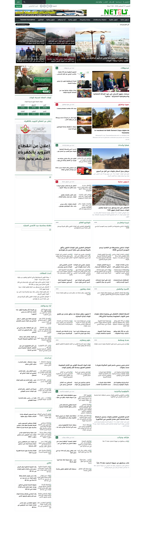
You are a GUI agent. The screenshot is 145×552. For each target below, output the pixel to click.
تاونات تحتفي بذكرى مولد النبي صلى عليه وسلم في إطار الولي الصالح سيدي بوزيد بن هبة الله (33, 283)
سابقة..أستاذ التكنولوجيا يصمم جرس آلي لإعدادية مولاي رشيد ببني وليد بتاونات (66, 427)
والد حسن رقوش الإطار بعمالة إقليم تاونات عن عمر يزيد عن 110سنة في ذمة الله (27, 478)
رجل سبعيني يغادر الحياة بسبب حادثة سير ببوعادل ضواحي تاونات (65, 169)
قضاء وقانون (85, 289)
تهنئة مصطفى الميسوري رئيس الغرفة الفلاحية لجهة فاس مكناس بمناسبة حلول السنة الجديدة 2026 (26, 425)
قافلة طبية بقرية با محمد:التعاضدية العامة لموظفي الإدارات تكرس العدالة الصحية (103, 385)
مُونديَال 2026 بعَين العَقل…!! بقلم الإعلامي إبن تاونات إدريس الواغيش (26, 320)
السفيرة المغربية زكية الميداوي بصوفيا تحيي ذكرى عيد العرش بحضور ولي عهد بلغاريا (64, 283)
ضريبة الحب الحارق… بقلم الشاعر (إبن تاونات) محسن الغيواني (27, 390)
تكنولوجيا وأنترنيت (121, 391)
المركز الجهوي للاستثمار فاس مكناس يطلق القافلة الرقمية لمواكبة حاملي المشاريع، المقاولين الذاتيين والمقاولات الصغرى (66, 408)
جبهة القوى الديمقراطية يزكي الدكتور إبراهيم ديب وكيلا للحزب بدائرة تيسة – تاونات (33, 278)
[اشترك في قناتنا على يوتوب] (47, 6)
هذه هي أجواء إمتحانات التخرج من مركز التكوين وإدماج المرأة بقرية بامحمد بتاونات (102, 283)
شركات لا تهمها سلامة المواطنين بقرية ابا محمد (66, 128)
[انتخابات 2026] (34, 80)
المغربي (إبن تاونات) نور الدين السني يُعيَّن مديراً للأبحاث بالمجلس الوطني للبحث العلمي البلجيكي (82, 283)
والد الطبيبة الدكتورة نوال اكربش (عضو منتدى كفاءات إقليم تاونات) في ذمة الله (26, 469)
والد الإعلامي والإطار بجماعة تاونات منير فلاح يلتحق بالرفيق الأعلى (26, 495)
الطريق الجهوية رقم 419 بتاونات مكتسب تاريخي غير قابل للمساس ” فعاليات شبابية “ (66, 74)
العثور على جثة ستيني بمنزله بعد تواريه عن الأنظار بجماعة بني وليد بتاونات (66, 160)
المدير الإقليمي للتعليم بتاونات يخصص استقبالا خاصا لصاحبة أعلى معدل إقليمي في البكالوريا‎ (112, 418)
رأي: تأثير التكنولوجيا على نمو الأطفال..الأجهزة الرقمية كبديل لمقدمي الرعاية (27, 348)
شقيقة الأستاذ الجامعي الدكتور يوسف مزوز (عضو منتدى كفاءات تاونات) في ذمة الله (27, 487)
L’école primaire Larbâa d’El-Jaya (66, 108)
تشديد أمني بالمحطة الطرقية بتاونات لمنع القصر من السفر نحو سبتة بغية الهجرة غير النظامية (67, 151)
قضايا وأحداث (123, 145)
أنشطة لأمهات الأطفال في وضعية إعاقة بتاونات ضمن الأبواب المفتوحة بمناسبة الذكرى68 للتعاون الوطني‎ (111, 316)
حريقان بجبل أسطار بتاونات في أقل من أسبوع (112, 171)
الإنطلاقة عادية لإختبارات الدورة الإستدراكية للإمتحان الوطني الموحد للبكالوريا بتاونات (121, 283)
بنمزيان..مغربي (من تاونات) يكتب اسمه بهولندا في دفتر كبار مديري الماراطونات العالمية (82, 268)
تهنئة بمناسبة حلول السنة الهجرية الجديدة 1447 (26, 452)
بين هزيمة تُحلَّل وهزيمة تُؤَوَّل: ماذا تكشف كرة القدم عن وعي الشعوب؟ (26, 312)
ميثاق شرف (99, 2)
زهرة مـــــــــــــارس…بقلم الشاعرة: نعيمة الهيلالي (27, 399)
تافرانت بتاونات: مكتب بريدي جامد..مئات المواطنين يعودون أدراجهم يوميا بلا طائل (67, 206)
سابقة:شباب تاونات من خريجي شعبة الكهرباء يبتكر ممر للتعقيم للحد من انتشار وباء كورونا (66, 418)
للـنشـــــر (106, 2)
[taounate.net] (108, 12)
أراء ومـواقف (61, 19)
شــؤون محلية (125, 19)
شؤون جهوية (113, 19)
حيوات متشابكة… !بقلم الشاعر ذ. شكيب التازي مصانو (27, 363)
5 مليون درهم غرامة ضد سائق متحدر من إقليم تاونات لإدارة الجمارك (74, 315)
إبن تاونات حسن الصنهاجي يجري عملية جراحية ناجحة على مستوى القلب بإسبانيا (27, 444)
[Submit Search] (57, 68)
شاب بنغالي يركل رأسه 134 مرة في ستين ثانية (66, 452)
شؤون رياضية (72, 19)
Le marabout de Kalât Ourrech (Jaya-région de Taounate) (111, 131)
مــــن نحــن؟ (118, 2)
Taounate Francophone (27, 19)
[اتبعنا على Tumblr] (50, 6)
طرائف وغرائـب (123, 437)
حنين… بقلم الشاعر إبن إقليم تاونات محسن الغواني (26, 381)
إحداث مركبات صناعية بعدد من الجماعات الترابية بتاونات (67, 91)
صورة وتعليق (123, 104)
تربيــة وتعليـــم (123, 222)
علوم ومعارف (85, 340)
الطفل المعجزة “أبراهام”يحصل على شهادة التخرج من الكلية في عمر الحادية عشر (66, 443)
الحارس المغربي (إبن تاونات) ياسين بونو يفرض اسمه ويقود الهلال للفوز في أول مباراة (64, 268)
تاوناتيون (41, 19)
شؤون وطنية (50, 19)
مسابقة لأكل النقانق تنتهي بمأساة (66, 469)
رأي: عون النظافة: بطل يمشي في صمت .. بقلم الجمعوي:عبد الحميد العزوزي (26, 330)
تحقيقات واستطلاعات (99, 19)
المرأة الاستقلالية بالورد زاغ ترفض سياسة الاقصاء (66, 82)
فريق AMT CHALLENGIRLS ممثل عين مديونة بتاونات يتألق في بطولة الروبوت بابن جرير (66, 397)
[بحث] (24, 2)
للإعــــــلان (111, 2)
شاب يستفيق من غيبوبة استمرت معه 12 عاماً (113, 463)
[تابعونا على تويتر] (44, 6)
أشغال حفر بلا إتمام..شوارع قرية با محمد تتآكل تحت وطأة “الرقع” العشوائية (66, 188)
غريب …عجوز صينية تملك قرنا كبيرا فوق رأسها (66, 461)
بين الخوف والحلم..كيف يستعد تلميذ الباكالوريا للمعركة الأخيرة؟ (27, 338)
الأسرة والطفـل (122, 289)
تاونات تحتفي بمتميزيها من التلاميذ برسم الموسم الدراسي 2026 (114, 248)
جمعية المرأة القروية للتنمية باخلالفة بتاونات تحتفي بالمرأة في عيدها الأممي (103, 334)
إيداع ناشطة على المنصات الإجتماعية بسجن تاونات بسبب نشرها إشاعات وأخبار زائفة (64, 334)
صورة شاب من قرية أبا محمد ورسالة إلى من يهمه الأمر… (66, 119)
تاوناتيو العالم (84, 222)
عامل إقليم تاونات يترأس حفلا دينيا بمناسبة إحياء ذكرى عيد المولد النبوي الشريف (32, 293)
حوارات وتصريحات (85, 19)
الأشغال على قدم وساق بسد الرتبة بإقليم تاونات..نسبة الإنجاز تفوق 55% (114, 208)
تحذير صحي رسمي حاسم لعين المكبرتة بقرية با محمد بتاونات (112, 366)
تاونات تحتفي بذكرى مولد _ (110, 24)
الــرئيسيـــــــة (126, 2)
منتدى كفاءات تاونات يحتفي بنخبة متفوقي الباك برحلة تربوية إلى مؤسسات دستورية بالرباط (120, 268)
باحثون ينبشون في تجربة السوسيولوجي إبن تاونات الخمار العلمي (82, 384)
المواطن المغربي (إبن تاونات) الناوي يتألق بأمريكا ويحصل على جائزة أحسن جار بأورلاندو (75, 248)
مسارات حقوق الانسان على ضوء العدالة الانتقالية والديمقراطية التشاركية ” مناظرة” (111, 95)
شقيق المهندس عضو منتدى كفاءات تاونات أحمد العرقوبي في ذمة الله (27, 505)
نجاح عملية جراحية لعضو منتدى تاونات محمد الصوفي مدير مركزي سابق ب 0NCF (26, 435)
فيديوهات (125, 68)
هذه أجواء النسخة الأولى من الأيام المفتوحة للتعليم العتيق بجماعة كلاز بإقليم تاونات (75, 366)
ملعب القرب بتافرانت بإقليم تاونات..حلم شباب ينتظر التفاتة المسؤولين (67, 197)
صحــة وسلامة (123, 340)
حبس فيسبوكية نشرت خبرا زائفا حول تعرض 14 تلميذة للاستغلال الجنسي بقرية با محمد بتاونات (81, 334)
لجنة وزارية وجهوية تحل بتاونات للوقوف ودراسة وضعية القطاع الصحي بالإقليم (121, 385)
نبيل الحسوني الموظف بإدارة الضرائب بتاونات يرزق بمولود (28, 415)
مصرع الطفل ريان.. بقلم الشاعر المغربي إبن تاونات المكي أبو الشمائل (27, 373)
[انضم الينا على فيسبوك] (41, 6)
